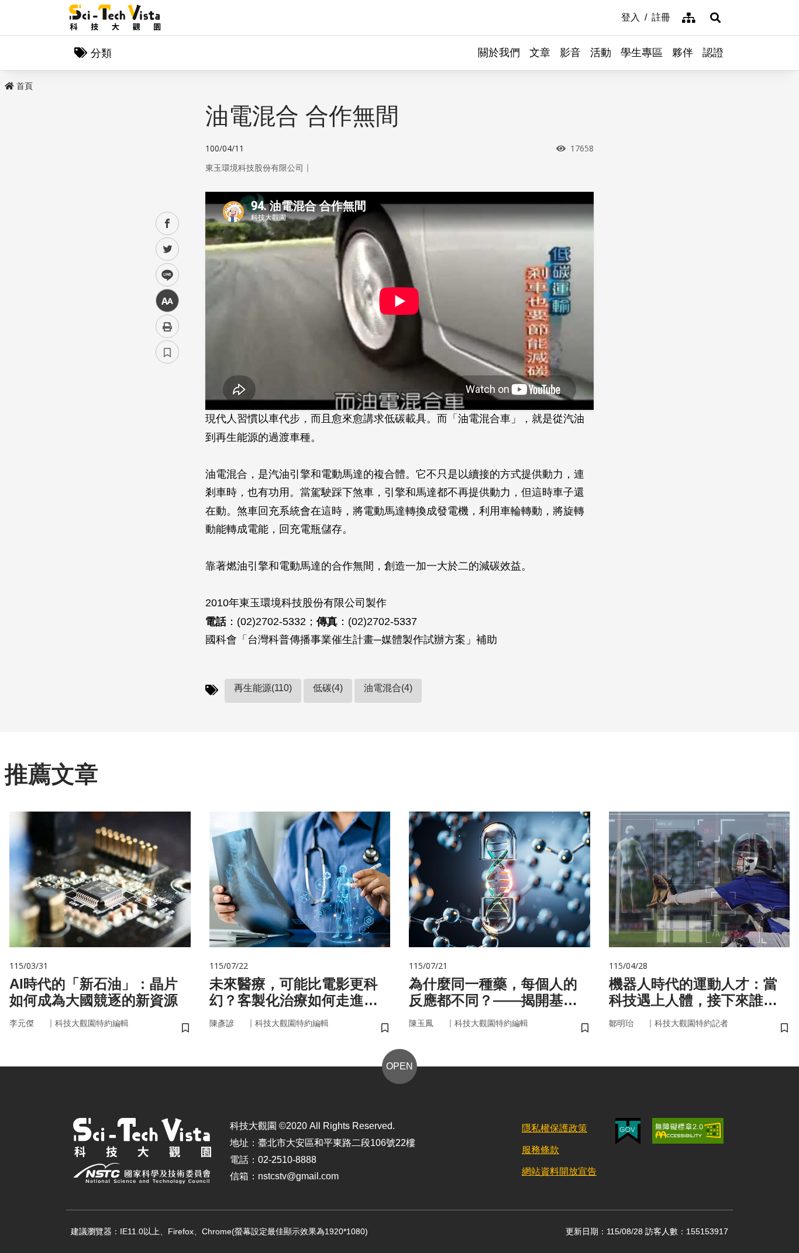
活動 (600, 52)
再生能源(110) (263, 688)
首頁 (24, 86)
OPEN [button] (399, 1066)
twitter (167, 249)
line (163, 275)
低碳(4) (328, 688)
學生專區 (642, 52)
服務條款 (540, 1150)
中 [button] (167, 301)
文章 (539, 52)
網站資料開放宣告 (559, 1171)
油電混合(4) (388, 688)
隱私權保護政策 (554, 1128)
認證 (713, 52)
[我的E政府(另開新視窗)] (627, 1131)
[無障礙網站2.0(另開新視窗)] (688, 1131)
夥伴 (682, 52)
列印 (167, 326)
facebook (167, 224)
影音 (570, 52)
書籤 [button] (167, 352)
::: (613, 16)
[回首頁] (115, 17)
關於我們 (499, 52)
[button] (715, 17)
